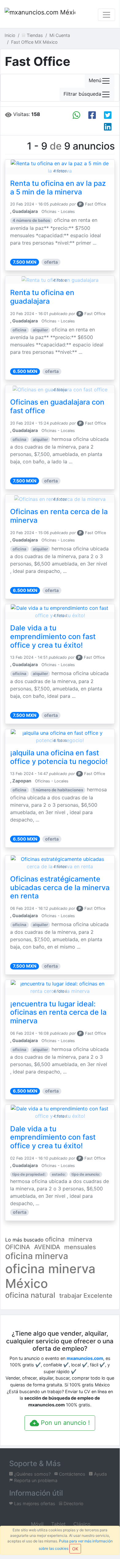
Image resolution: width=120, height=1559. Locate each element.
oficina (54, 1239)
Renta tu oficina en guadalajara (42, 297)
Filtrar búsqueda (82, 94)
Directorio (72, 1503)
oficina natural (30, 1295)
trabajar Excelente (85, 1295)
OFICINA (17, 1247)
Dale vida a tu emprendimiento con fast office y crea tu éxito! (53, 637)
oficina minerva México (50, 1276)
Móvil (36, 1524)
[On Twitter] (108, 115)
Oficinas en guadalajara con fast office (57, 406)
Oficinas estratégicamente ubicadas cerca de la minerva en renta (60, 888)
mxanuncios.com (85, 1358)
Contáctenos (71, 1474)
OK (75, 1548)
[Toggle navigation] (106, 15)
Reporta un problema (35, 1480)
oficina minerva (36, 1256)
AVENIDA (47, 1247)
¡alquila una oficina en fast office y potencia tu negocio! (59, 757)
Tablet (58, 1524)
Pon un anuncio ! (64, 1422)
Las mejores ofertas (34, 1503)
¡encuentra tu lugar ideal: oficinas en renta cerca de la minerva (58, 1012)
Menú (95, 81)
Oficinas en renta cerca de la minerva (59, 516)
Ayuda (100, 1474)
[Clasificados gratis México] (40, 14)
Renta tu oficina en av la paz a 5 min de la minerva (58, 187)
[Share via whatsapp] (76, 115)
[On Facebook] (92, 115)
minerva (80, 1239)
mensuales (80, 1247)
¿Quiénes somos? (32, 1474)
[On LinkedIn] (108, 127)
